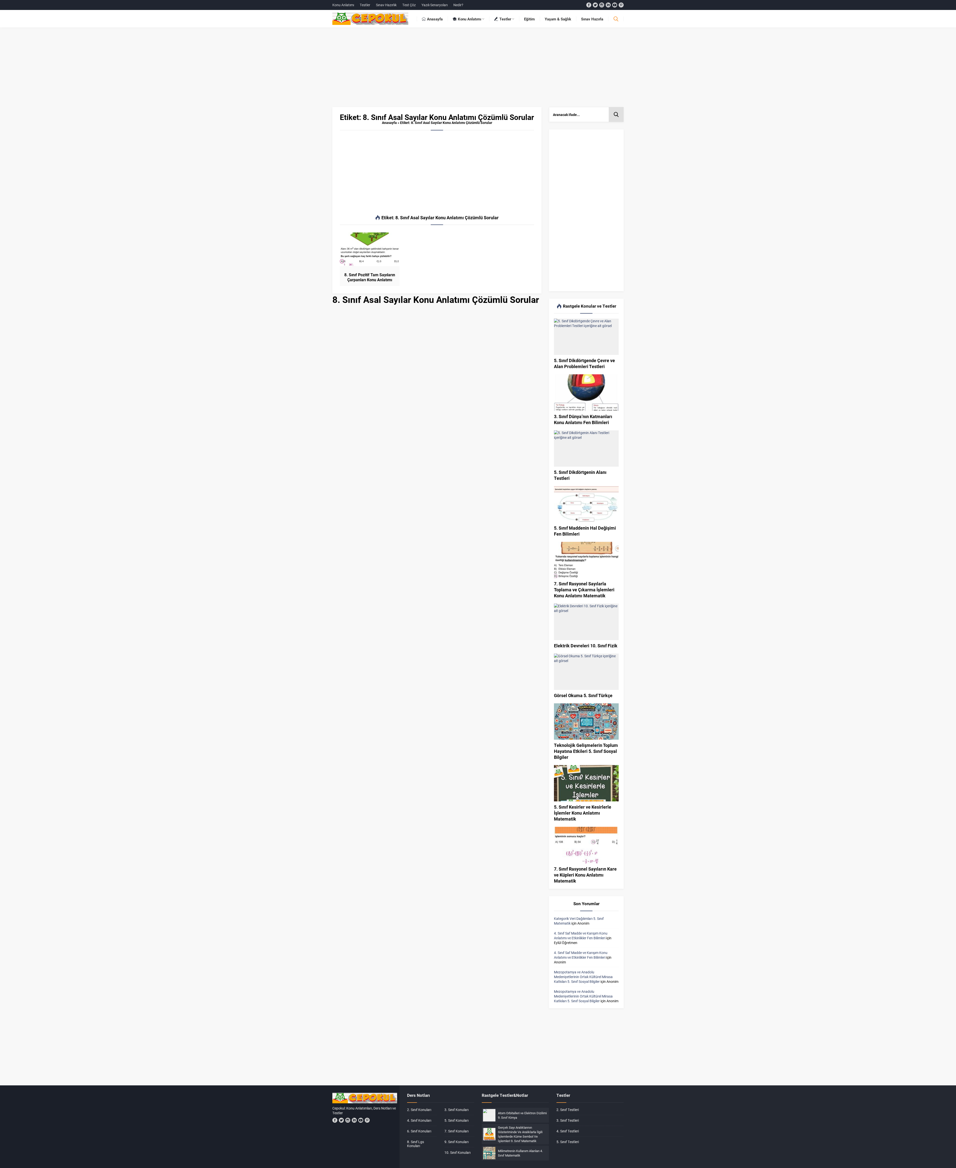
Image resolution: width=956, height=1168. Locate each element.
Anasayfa (389, 122)
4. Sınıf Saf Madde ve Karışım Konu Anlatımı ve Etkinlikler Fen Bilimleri (580, 935)
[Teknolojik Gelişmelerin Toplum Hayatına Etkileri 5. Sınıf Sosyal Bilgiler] (586, 721)
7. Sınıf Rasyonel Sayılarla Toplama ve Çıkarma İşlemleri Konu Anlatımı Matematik (584, 590)
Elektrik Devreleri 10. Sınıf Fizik (585, 646)
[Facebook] (588, 4)
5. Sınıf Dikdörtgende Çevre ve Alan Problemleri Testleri (584, 363)
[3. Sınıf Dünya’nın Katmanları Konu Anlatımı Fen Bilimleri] (586, 392)
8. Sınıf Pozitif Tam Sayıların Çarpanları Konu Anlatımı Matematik (369, 279)
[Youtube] (614, 4)
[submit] (616, 114)
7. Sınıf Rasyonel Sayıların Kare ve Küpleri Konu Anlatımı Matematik (585, 875)
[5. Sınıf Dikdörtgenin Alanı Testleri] (586, 448)
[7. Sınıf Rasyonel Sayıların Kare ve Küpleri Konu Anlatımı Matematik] (586, 845)
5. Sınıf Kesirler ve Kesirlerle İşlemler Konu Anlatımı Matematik (582, 813)
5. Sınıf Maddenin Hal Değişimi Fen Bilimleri (585, 531)
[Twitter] (595, 4)
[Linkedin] (608, 4)
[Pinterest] (621, 4)
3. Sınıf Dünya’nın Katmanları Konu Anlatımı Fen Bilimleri (583, 419)
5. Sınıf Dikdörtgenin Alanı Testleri (580, 475)
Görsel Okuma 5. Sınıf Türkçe (583, 695)
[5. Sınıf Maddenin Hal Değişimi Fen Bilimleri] (586, 504)
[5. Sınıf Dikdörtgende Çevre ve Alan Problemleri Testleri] (586, 337)
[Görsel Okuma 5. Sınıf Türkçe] (586, 672)
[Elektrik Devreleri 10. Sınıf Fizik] (586, 622)
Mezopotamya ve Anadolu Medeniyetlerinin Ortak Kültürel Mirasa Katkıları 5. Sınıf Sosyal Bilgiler (583, 977)
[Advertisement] (478, 70)
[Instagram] (601, 4)
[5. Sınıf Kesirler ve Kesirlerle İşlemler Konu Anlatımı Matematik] (586, 783)
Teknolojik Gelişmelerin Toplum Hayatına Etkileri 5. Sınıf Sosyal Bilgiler (586, 751)
